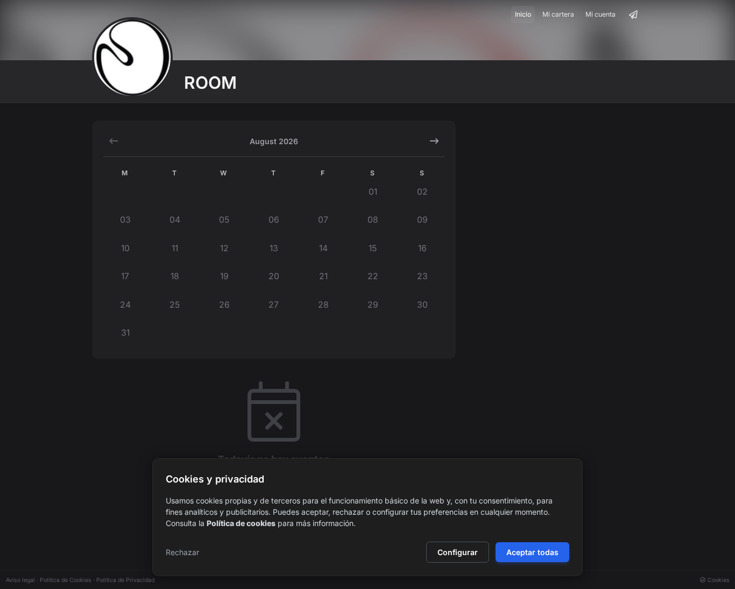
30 (422, 305)
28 (323, 305)
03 (125, 220)
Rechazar (182, 552)
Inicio (523, 14)
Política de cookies (241, 523)
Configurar (457, 552)
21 (323, 276)
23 (422, 276)
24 (125, 305)
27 (273, 305)
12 (224, 248)
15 (373, 248)
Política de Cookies (65, 580)
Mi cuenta (600, 14)
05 (224, 220)
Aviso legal (20, 580)
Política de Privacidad (125, 580)
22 (372, 276)
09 (422, 220)
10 (125, 248)
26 (224, 305)
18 (175, 276)
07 (323, 220)
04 (174, 220)
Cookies (718, 580)
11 (175, 248)
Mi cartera (558, 14)
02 (422, 192)
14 (323, 248)
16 (422, 248)
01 (373, 192)
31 (125, 333)
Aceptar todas (532, 552)
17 (125, 276)
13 (274, 248)
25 (174, 305)
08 (372, 220)
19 (224, 276)
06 (273, 220)
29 (372, 305)
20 (273, 276)
